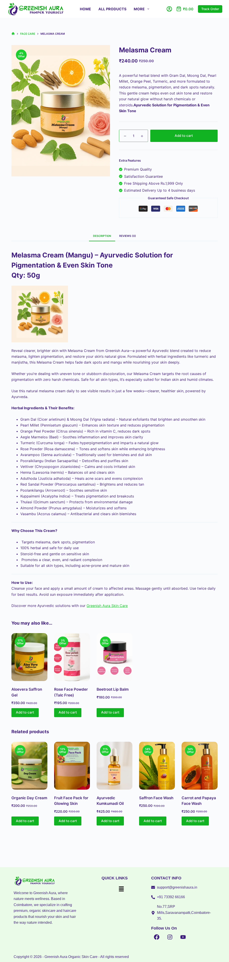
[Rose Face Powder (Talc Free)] (72, 657)
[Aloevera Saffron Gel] (29, 657)
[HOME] (13, 33)
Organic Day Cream (29, 798)
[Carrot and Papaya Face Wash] (199, 766)
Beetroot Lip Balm (113, 689)
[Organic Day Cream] (29, 766)
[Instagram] (170, 937)
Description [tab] (102, 236)
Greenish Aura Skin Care (107, 605)
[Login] (169, 9)
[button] (121, 889)
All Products (112, 9)
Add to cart (184, 135)
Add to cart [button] (25, 712)
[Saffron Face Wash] (157, 766)
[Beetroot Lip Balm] (114, 657)
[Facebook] (156, 937)
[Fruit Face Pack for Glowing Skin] (72, 766)
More (139, 9)
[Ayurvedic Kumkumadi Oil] (114, 766)
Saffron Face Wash (156, 798)
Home (85, 9)
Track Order (210, 9)
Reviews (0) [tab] (127, 236)
